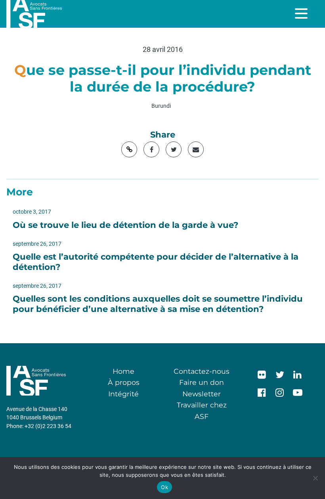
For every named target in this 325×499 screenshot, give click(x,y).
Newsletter (201, 394)
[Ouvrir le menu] (302, 13)
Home (123, 371)
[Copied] (129, 149)
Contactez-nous (201, 371)
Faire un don (201, 382)
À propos (124, 382)
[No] (315, 478)
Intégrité (123, 394)
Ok (164, 487)
